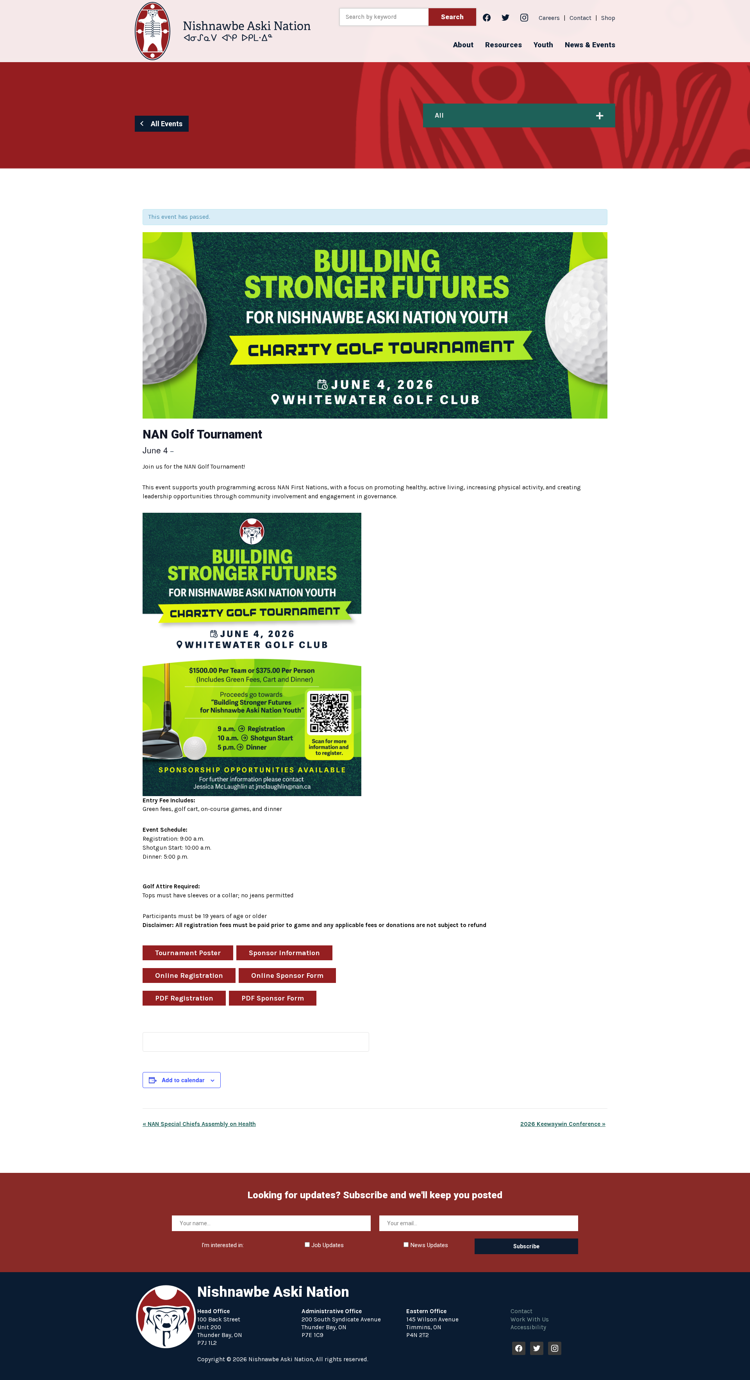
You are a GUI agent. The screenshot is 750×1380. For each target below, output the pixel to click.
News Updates (428, 1245)
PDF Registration (184, 998)
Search (452, 17)
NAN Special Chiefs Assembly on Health (199, 1124)
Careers (549, 17)
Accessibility (528, 1327)
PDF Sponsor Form (272, 998)
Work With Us (530, 1319)
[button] (463, 45)
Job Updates (327, 1245)
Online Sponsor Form (287, 975)
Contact (580, 17)
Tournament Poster (188, 953)
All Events (166, 124)
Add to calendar (183, 1080)
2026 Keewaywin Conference (562, 1124)
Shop (608, 17)
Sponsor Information (284, 953)
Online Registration (189, 975)
